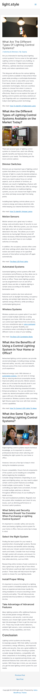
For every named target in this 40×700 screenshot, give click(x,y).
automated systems (9, 376)
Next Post (19, 679)
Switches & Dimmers (10, 52)
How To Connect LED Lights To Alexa (23, 408)
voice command (29, 324)
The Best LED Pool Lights (19, 261)
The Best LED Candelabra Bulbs (21, 337)
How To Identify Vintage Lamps (21, 211)
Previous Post (20, 675)
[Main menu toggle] (35, 4)
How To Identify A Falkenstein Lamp (23, 106)
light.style (10, 4)
